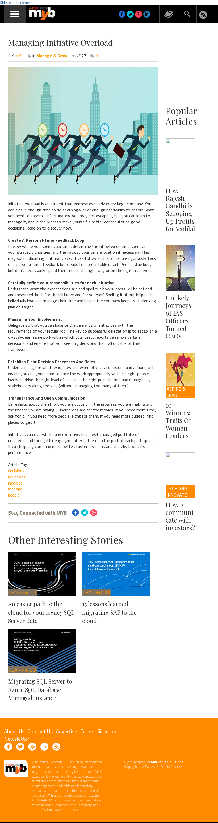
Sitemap (106, 731)
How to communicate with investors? (180, 516)
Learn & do (22, 592)
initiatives (17, 477)
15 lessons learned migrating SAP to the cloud (109, 612)
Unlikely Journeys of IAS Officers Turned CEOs (178, 316)
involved (15, 483)
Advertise (66, 731)
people (14, 495)
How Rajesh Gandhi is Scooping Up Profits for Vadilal (180, 209)
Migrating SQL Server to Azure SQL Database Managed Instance (40, 689)
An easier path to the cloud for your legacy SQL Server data (41, 612)
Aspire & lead (176, 392)
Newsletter (17, 739)
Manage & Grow (51, 55)
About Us (14, 731)
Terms (87, 731)
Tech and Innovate (177, 491)
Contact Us (40, 731)
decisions (16, 471)
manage (15, 489)
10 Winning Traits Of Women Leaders (178, 420)
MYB (19, 55)
